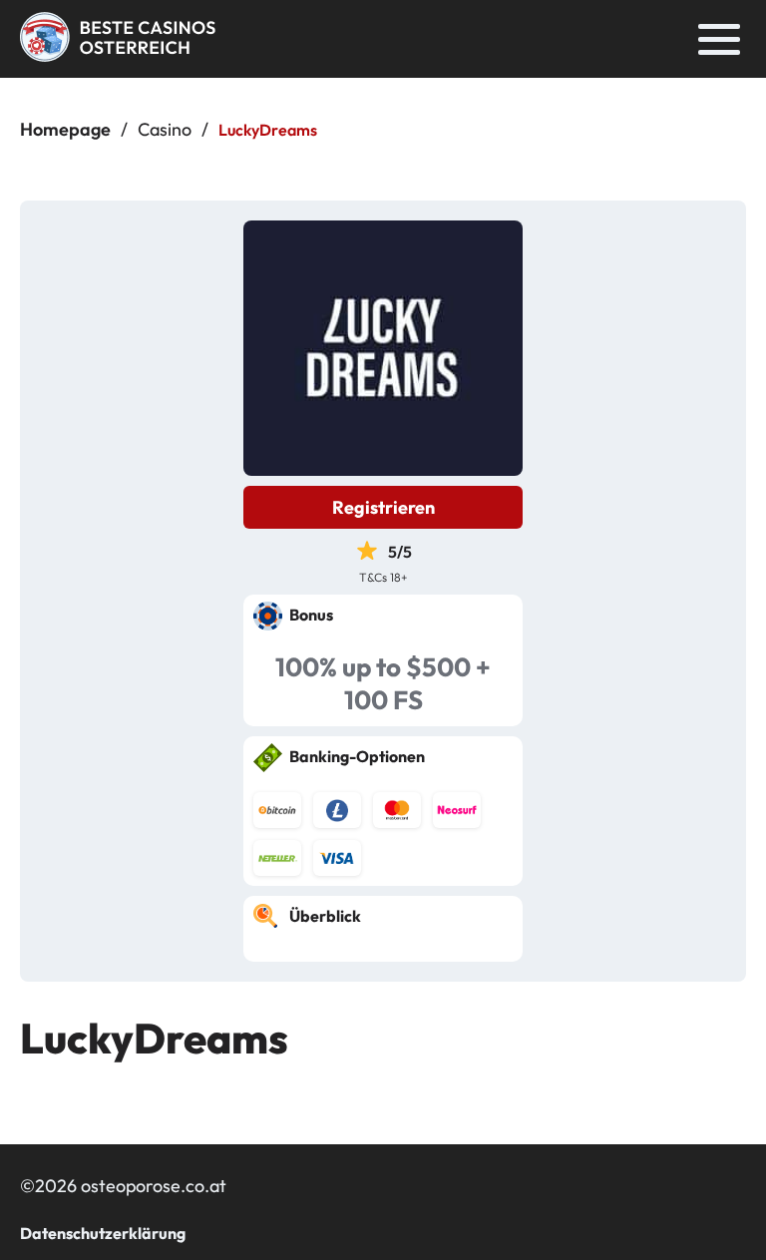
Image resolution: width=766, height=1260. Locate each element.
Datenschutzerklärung (103, 1233)
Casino (165, 129)
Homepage (65, 129)
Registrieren (383, 507)
